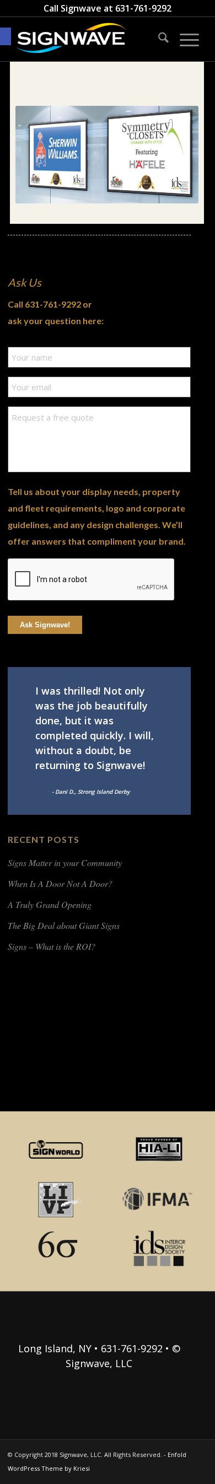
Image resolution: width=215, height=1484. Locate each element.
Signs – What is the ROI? (51, 946)
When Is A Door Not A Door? (60, 883)
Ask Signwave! (45, 625)
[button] (5, 36)
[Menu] (184, 39)
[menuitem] (158, 39)
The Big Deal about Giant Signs (64, 925)
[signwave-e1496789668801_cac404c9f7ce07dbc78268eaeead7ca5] (89, 39)
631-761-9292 (143, 8)
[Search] (158, 39)
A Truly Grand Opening (50, 904)
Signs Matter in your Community (65, 862)
